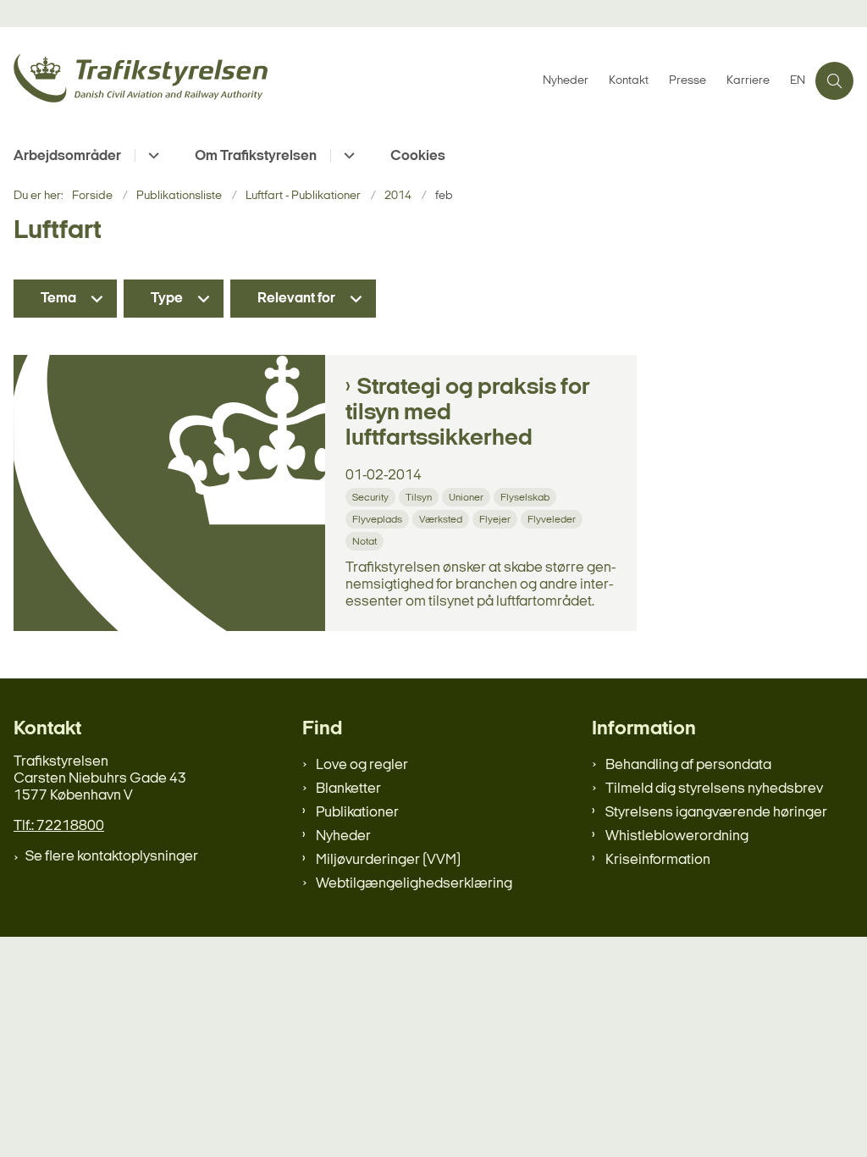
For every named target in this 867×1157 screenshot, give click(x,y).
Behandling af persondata (688, 765)
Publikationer (357, 812)
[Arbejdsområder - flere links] (151, 155)
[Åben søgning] (834, 81)
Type (167, 298)
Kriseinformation (657, 860)
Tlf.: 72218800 (59, 826)
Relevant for (296, 298)
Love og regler (362, 765)
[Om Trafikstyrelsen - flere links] (346, 155)
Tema (58, 298)
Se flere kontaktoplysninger (111, 857)
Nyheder (343, 836)
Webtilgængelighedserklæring (414, 884)
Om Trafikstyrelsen (256, 156)
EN (797, 81)
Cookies (417, 156)
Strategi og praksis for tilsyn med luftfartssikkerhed (467, 413)
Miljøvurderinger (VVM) (388, 860)
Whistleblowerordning (676, 836)
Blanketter (348, 789)
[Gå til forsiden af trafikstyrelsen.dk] (266, 81)
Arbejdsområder (67, 156)
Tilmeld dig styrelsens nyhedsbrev (714, 789)
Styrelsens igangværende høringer (716, 812)
